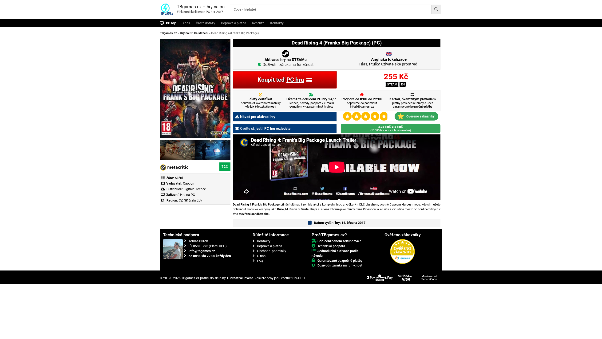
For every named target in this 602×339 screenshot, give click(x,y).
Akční (179, 178)
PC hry (171, 23)
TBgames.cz (168, 33)
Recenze (258, 23)
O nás (186, 23)
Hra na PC (187, 195)
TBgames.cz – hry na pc (201, 6)
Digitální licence (194, 189)
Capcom (189, 183)
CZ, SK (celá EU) (190, 200)
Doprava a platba (233, 23)
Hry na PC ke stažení (194, 33)
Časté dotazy (205, 23)
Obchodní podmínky (271, 251)
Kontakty (277, 23)
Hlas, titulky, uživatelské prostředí (388, 61)
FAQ (260, 261)
